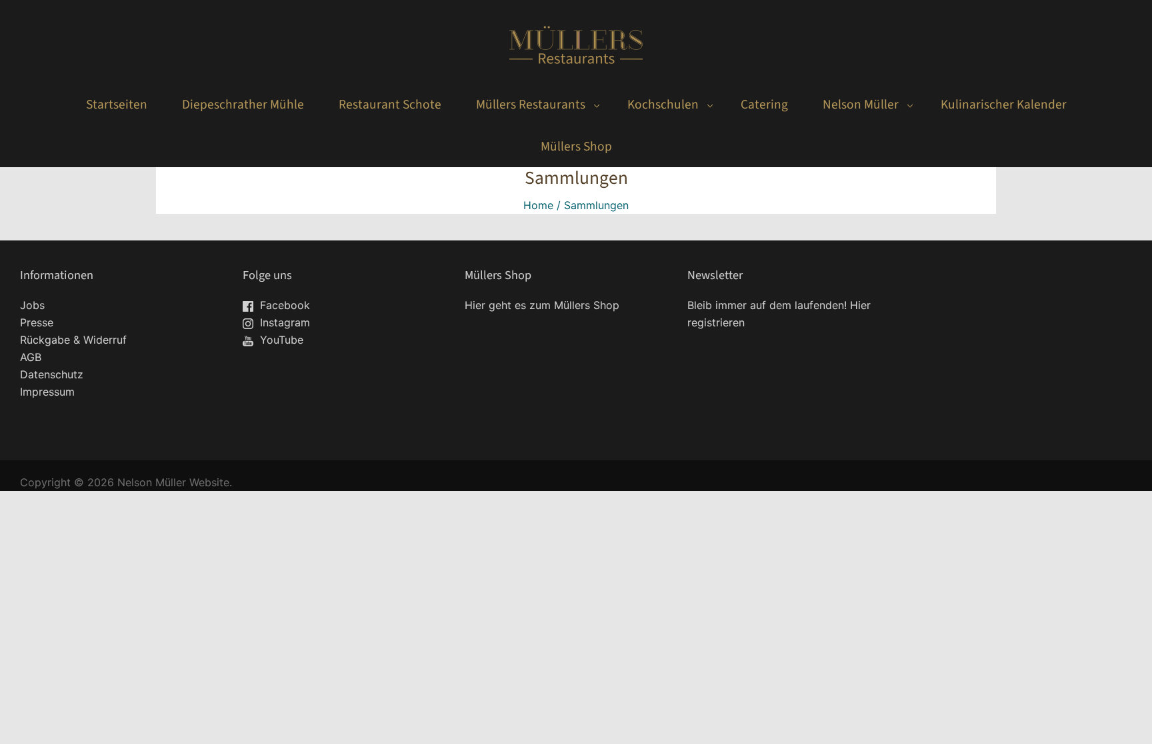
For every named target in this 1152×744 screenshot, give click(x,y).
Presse (36, 322)
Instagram (283, 322)
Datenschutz (51, 374)
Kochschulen (663, 104)
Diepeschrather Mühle (243, 104)
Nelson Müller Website (173, 482)
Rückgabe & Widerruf (73, 339)
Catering (764, 104)
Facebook (283, 305)
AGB (30, 357)
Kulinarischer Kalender (1004, 104)
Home (538, 205)
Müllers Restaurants (530, 104)
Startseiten (116, 104)
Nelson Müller (861, 104)
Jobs (32, 305)
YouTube (280, 339)
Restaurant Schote (390, 104)
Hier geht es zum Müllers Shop (542, 305)
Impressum (47, 391)
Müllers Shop (576, 146)
